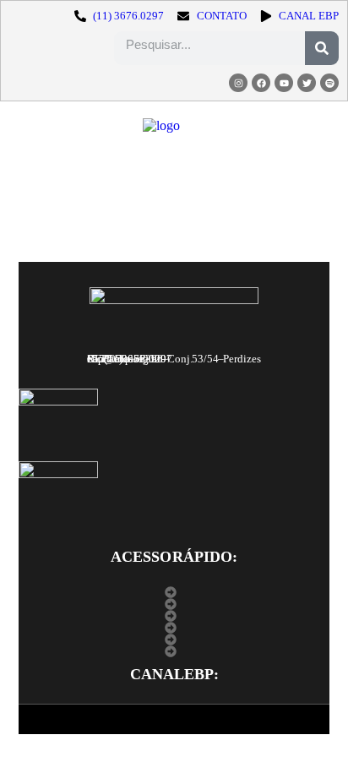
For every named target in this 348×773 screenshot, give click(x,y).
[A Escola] (174, 592)
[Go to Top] (314, 739)
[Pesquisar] (322, 48)
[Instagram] (238, 82)
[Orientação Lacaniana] (174, 628)
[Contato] (174, 651)
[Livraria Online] (174, 639)
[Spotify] (329, 82)
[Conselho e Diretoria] (174, 604)
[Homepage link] (161, 125)
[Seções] (174, 616)
